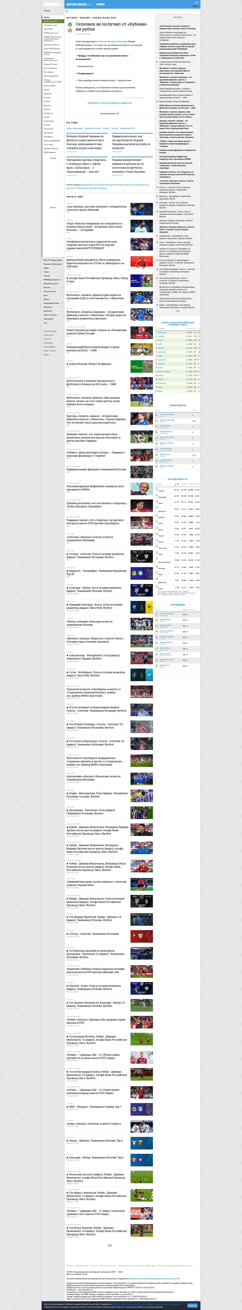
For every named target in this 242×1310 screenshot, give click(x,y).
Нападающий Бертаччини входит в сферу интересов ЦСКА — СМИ (176, 96)
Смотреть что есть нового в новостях (110, 102)
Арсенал (46, 212)
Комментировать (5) (109, 113)
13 (199, 336)
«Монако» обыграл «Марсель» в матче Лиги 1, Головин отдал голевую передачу (176, 229)
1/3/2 (190, 368)
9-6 (195, 344)
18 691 (176, 509)
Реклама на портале (108, 1266)
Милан (46, 234)
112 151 (183, 509)
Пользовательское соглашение (130, 1266)
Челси (60, 242)
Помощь (70, 1266)
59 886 (184, 580)
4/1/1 (190, 336)
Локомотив (60, 178)
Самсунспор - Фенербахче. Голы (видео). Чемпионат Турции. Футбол (175, 237)
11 (156, 371)
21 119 (176, 502)
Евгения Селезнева (118, 41)
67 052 (184, 541)
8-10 (195, 371)
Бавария (60, 212)
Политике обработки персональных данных (131, 1304)
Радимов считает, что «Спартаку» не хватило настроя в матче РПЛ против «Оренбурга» (177, 174)
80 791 (184, 529)
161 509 (183, 490)
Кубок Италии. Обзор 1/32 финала (174, 101)
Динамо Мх (46, 170)
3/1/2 (190, 348)
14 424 (176, 516)
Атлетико (53, 212)
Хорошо (192, 1306)
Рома (53, 242)
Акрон (46, 163)
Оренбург (46, 185)
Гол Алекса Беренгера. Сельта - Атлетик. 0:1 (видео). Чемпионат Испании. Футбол (174, 280)
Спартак (53, 193)
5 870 (198, 587)
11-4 (195, 332)
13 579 (176, 522)
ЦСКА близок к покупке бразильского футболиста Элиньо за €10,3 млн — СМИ (177, 106)
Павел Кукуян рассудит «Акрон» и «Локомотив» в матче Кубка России (175, 89)
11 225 (197, 560)
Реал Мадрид (46, 242)
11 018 (176, 553)
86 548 (184, 516)
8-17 (195, 379)
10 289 (197, 516)
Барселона (46, 219)
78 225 (184, 535)
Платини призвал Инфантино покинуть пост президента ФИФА (175, 157)
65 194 (184, 560)
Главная (47, 11)
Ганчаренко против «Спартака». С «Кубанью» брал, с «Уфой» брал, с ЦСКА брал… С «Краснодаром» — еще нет (87, 165)
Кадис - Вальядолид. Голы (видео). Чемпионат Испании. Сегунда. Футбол (177, 306)
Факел (60, 193)
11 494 (197, 541)
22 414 (197, 535)
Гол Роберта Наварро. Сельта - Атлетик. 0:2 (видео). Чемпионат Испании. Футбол (177, 271)
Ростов (53, 185)
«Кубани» (102, 41)
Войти (195, 6)
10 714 (176, 567)
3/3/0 (190, 344)
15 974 (197, 490)
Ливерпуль (46, 227)
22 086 (197, 509)
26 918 (176, 490)
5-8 (195, 383)
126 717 (183, 502)
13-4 (195, 340)
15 (156, 387)
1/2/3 (190, 375)
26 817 (176, 496)
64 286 (184, 567)
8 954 (198, 553)
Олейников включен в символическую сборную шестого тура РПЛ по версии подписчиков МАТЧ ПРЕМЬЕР (177, 46)
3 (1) (194, 455)
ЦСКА (53, 200)
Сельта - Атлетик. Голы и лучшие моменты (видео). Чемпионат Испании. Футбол (174, 190)
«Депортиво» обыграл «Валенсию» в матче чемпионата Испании (175, 299)
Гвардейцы (178, 605)
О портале (94, 1266)
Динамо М (53, 170)
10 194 (176, 573)
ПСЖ (60, 234)
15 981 (197, 573)
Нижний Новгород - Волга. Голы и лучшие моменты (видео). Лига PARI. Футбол (176, 214)
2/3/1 (190, 356)
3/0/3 (190, 360)
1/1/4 (190, 379)
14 (156, 383)
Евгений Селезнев (93, 128)
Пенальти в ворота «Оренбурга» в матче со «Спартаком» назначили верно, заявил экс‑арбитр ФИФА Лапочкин (175, 252)
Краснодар (46, 178)
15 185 (197, 567)
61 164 (184, 573)
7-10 (195, 375)
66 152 (184, 547)
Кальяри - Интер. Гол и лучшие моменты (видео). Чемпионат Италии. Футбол (177, 205)
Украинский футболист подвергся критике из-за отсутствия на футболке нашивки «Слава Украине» (129, 165)
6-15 (195, 387)
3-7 (195, 391)
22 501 (197, 496)
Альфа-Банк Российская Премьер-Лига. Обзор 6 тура (175, 63)
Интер (60, 219)
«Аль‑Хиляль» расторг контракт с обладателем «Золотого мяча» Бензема (177, 27)
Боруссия (53, 219)
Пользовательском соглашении (165, 1304)
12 (199, 340)
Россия (85, 18)
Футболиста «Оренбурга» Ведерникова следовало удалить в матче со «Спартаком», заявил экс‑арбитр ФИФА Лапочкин (177, 291)
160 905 (183, 496)
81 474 (184, 522)
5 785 (177, 587)
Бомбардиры (178, 405)
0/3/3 (190, 383)
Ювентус (53, 249)
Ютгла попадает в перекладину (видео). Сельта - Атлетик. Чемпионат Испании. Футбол (176, 262)
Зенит (60, 170)
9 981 (177, 580)
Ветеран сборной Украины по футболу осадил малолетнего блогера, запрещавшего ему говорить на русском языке (85, 142)
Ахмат (53, 163)
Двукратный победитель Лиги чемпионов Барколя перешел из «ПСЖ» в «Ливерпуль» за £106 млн (177, 55)
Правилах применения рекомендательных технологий (154, 1278)
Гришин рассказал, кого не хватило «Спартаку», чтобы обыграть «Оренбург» (175, 165)
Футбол (47, 17)
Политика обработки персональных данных (175, 1266)
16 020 (197, 502)
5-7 (195, 364)
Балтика (60, 163)
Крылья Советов (53, 178)
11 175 (176, 541)
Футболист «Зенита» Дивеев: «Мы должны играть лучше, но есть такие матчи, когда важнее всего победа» (177, 114)
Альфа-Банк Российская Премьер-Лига (177, 323)
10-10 (195, 360)
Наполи (53, 234)
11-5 (195, 336)
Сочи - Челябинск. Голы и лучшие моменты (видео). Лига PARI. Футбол (176, 243)
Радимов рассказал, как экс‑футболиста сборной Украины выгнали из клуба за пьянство (131, 142)
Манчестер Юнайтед (60, 227)
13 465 (176, 529)
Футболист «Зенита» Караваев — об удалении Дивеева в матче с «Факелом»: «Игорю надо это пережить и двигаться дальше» (177, 81)
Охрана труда (150, 1266)
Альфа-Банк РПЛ (104, 18)
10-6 (195, 348)
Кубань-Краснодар (74, 128)
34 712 (184, 587)
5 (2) (194, 421)
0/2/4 (190, 391)
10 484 (197, 547)
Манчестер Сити (53, 227)
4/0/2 (190, 340)
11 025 (176, 547)
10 (199, 348)
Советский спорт (138, 98)
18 (199, 332)
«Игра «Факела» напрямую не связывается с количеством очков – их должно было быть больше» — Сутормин (177, 36)
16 (156, 391)
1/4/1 (190, 364)
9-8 (195, 356)
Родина (160, 379)
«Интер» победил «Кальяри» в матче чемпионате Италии (176, 221)
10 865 (176, 560)
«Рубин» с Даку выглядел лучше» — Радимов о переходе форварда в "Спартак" (175, 143)
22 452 (197, 529)
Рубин (46, 193)
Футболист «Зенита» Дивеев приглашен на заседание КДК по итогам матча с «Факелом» (174, 70)
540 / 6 (185, 614)
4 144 (198, 522)
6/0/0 (190, 332)
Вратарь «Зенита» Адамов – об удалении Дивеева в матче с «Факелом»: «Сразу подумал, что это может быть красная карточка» (176, 124)
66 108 (184, 553)
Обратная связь (81, 1266)
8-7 (195, 352)
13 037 (176, 535)
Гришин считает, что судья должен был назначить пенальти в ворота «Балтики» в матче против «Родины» (176, 134)
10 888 (197, 580)
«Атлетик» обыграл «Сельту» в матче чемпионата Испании (176, 182)
